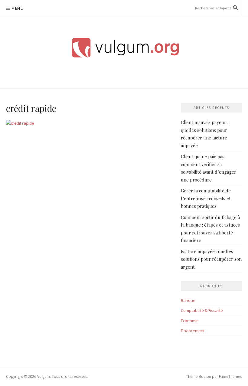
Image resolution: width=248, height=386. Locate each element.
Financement (192, 330)
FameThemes (230, 376)
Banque (188, 300)
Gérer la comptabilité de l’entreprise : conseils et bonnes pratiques (206, 198)
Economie (190, 320)
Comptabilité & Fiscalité (202, 310)
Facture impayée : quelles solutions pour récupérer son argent (211, 259)
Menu (17, 8)
